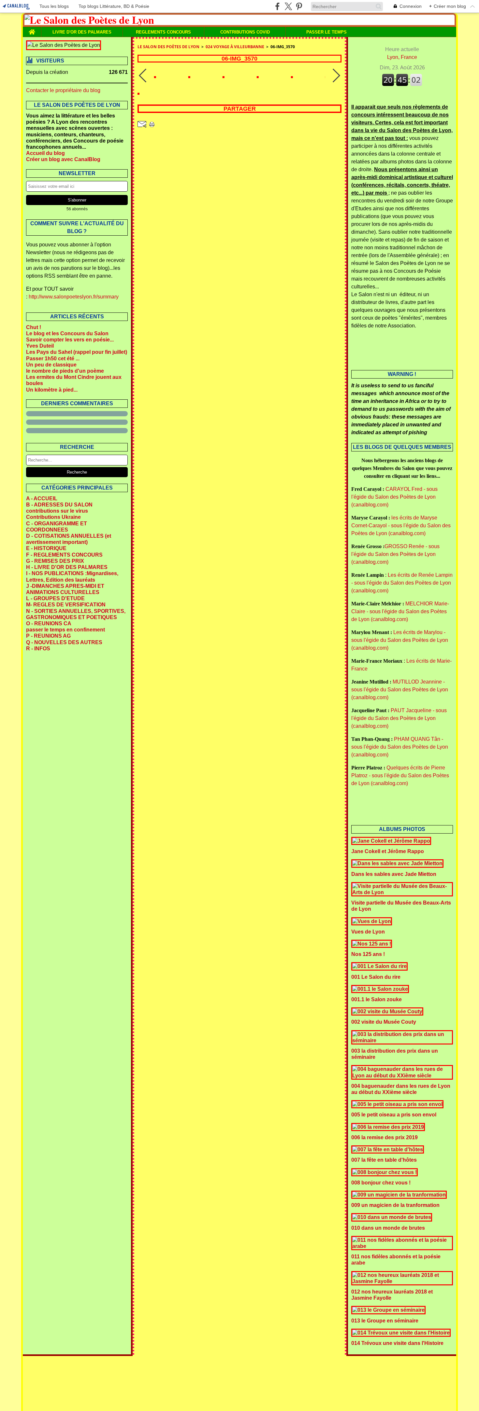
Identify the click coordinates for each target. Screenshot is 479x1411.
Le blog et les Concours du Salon (67, 333)
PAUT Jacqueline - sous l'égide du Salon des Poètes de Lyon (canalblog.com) (399, 718)
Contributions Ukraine (53, 517)
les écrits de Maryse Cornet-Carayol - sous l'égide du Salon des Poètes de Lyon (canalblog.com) (401, 525)
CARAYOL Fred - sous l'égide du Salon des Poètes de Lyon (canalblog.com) (394, 496)
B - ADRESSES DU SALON (59, 504)
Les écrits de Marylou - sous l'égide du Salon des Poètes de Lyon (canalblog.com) (399, 640)
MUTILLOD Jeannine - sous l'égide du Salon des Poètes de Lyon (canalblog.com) (399, 689)
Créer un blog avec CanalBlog (63, 159)
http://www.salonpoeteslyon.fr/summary (74, 296)
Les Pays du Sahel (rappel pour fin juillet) (76, 352)
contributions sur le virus (57, 511)
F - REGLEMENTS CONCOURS (64, 555)
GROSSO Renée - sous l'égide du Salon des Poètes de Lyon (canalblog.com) (395, 554)
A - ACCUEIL (41, 498)
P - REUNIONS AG (48, 636)
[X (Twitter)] (288, 6)
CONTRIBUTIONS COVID (245, 32)
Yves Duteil (40, 346)
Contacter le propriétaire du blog (63, 90)
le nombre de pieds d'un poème (65, 371)
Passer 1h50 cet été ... (53, 358)
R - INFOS (38, 648)
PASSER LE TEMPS (326, 32)
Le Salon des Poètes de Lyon (168, 46)
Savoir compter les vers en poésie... (70, 339)
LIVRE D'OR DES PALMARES (81, 32)
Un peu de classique (51, 364)
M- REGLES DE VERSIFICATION (66, 604)
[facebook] (277, 6)
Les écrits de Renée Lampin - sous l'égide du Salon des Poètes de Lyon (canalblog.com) (402, 582)
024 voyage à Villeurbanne (235, 46)
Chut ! (33, 327)
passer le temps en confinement (65, 629)
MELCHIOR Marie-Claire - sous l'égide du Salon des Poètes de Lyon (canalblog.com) (400, 611)
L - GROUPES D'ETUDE (55, 598)
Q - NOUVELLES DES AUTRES (64, 642)
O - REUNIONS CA (48, 623)
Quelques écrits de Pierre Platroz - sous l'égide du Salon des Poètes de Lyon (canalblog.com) (400, 775)
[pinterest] (299, 6)
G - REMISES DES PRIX (55, 561)
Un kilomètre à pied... (52, 390)
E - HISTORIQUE (46, 548)
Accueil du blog (45, 153)
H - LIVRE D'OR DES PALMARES (67, 567)
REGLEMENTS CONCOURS (163, 32)
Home (32, 29)
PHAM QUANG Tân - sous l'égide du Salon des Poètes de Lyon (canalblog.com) (399, 746)
